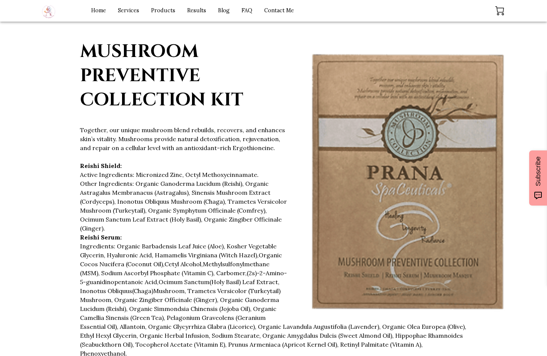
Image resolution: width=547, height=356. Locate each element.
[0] (499, 10)
